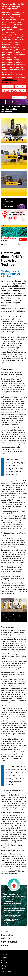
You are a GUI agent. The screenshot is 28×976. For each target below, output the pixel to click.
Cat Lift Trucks (4, 957)
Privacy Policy (7, 82)
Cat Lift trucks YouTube (6, 958)
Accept (7, 87)
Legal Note (3, 965)
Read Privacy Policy (14, 91)
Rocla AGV (3, 960)
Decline (20, 87)
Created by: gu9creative (6, 971)
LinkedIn (3, 968)
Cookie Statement (9, 80)
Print (22, 239)
